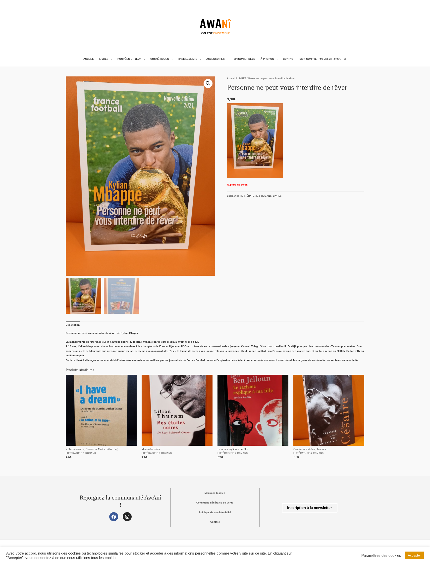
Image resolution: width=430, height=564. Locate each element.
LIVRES (103, 59)
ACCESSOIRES (215, 59)
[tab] (73, 325)
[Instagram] (127, 516)
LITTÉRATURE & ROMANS (256, 196)
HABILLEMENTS (187, 59)
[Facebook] (113, 516)
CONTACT (289, 59)
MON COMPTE (308, 59)
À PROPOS (267, 59)
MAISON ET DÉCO (245, 59)
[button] (309, 507)
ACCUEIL (88, 59)
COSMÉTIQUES (159, 59)
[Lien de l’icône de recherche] (345, 59)
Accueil (231, 78)
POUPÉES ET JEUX (129, 59)
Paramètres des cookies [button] (381, 556)
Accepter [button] (414, 555)
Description (73, 324)
